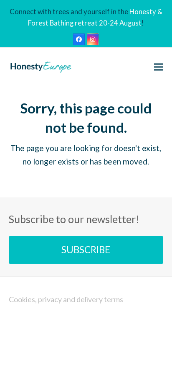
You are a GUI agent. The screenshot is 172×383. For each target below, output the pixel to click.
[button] (158, 66)
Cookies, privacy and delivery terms (66, 299)
